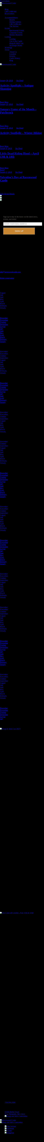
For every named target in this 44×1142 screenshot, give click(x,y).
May (1, 299)
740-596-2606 (10, 1102)
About (7, 50)
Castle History (14, 58)
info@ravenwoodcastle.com (10, 272)
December (4, 318)
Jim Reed (19, 80)
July (1, 295)
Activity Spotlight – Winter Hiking (21, 132)
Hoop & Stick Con (16, 43)
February (3, 306)
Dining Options (15, 22)
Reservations (5, 1)
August (2, 293)
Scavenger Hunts (15, 45)
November (4, 320)
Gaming (8, 37)
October (3, 322)
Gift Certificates (10, 11)
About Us (13, 52)
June (1, 297)
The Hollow (13, 26)
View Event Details (7, 194)
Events (7, 28)
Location (12, 54)
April (2, 301)
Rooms (12, 20)
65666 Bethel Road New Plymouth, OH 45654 (15, 1113)
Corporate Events (15, 33)
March (2, 304)
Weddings (8, 48)
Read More (4, 102)
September (4, 324)
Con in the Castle (15, 41)
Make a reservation (7, 278)
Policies (12, 56)
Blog (6, 9)
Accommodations (11, 18)
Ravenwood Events (16, 30)
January (3, 308)
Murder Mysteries (16, 35)
